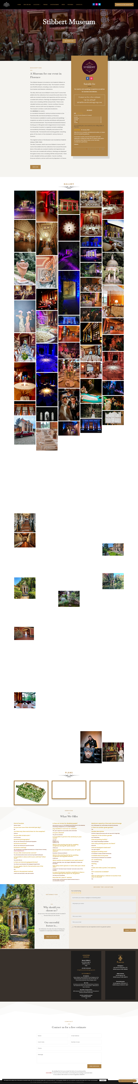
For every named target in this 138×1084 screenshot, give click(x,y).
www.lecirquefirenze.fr (19, 850)
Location (36, 4)
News (63, 4)
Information (69, 41)
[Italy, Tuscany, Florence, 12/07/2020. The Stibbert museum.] (47, 591)
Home (19, 4)
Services (35, 167)
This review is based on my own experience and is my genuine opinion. (92, 927)
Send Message (94, 1066)
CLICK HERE (48, 1073)
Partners (70, 4)
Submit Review (130, 930)
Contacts (79, 4)
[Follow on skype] (99, 4)
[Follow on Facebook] (94, 4)
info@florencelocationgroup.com (89, 102)
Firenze (45, 4)
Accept (102, 1080)
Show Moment (54, 4)
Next (103, 149)
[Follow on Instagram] (96, 4)
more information (94, 1080)
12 (99, 149)
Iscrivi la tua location (124, 4)
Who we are (27, 4)
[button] (127, 1080)
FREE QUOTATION (51, 937)
